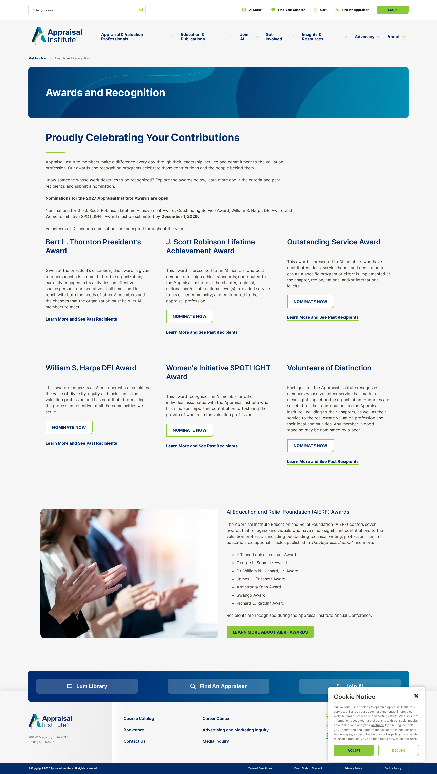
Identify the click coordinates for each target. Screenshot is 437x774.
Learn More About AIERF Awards (270, 632)
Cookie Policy (393, 768)
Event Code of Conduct (308, 768)
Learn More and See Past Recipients (81, 319)
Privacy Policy (353, 768)
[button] (416, 695)
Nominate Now (190, 316)
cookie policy (390, 734)
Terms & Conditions (260, 768)
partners (377, 725)
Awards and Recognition (72, 58)
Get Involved (38, 58)
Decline (398, 750)
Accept (354, 750)
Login (393, 10)
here (413, 739)
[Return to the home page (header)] (56, 36)
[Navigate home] (50, 722)
